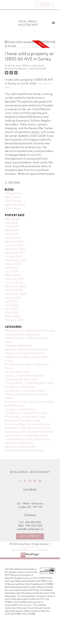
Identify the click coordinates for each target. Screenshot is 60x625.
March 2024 (12, 316)
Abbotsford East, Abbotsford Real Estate (30, 331)
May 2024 (11, 309)
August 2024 (13, 297)
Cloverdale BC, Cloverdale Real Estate (29, 383)
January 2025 (14, 282)
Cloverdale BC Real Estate (21, 379)
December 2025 (15, 249)
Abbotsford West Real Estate (22, 334)
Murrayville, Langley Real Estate (25, 417)
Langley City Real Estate (20, 409)
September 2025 (16, 260)
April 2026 (11, 234)
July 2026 (11, 223)
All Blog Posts (13, 193)
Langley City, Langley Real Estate (26, 413)
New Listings (13, 197)
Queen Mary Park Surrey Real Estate (27, 428)
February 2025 (14, 279)
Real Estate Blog (15, 205)
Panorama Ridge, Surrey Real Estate (27, 424)
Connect (45, 4)
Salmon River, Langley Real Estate (26, 435)
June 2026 (11, 226)
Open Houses (13, 201)
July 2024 (11, 301)
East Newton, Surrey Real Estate (30, 69)
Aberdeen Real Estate (18, 345)
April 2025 (11, 271)
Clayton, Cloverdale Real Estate (25, 375)
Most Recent (12, 219)
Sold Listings (13, 208)
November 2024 (15, 286)
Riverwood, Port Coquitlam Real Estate (29, 432)
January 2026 (14, 245)
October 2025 (14, 256)
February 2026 (14, 241)
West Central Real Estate (20, 446)
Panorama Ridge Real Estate (22, 420)
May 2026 (11, 230)
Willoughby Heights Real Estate (24, 450)
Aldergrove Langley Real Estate (25, 353)
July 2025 (11, 268)
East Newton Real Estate (20, 387)
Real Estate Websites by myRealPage (30, 550)
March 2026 (12, 238)
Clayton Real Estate (17, 372)
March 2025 (12, 275)
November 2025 (15, 252)
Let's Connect (30, 536)
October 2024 (13, 290)
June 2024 (11, 305)
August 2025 (13, 264)
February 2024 (14, 320)
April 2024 (11, 312)
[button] (20, 481)
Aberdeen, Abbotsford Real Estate (26, 349)
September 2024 (15, 294)
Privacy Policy (29, 547)
